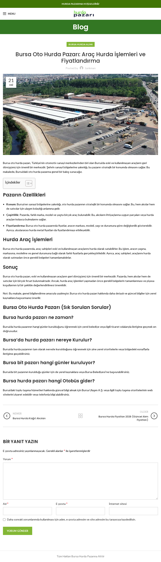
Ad (5, 503)
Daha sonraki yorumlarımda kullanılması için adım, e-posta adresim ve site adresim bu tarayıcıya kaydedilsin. (71, 519)
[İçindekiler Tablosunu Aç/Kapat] (26, 183)
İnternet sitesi (118, 503)
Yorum (8, 459)
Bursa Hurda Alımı (81, 44)
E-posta (62, 503)
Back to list (80, 416)
